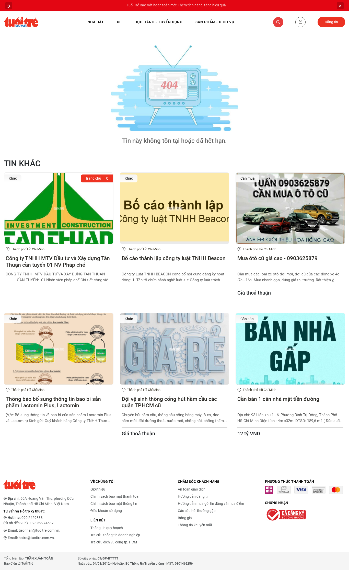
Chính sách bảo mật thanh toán (115, 496)
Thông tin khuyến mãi (195, 525)
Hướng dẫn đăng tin (194, 496)
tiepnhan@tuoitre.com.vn (39, 530)
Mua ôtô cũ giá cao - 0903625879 (277, 258)
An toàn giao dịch (191, 489)
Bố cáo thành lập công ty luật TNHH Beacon (174, 258)
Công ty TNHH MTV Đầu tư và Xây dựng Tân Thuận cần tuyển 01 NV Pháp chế (58, 261)
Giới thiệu (97, 489)
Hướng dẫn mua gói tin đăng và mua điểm (211, 504)
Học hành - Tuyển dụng (158, 22)
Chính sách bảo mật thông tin (113, 504)
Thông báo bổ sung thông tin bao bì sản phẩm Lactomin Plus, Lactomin (53, 402)
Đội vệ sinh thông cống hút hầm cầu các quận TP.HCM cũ (169, 402)
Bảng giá (185, 518)
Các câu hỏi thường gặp (197, 511)
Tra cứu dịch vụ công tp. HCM (113, 542)
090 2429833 (32, 518)
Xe (119, 22)
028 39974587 (42, 523)
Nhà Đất (95, 22)
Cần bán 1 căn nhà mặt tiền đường (278, 399)
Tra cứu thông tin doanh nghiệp (115, 535)
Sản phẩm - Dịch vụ (214, 22)
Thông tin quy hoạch (106, 528)
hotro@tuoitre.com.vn (36, 538)
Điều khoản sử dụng (106, 511)
